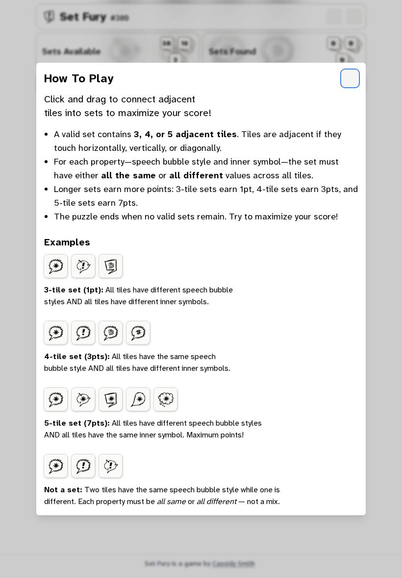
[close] (350, 78)
